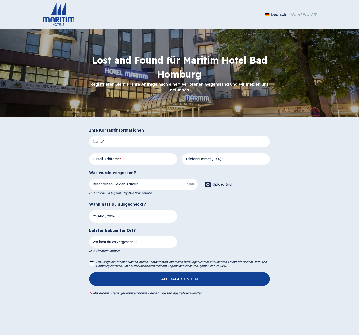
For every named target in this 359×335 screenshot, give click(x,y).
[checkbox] (91, 263)
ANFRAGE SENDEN (179, 279)
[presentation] (236, 184)
